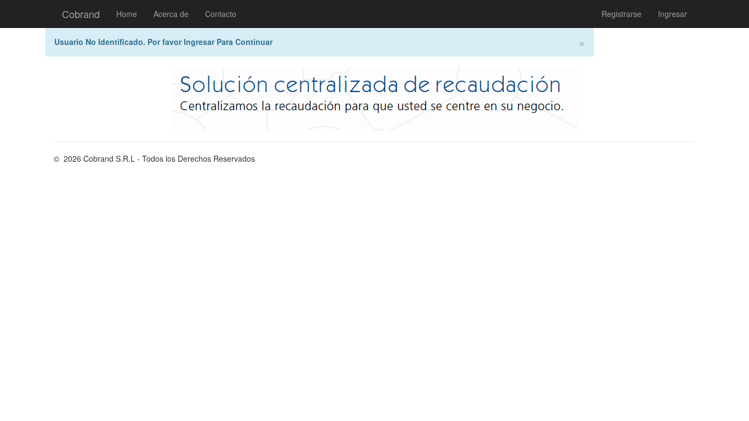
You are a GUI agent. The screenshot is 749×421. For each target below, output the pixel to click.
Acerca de (171, 13)
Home (126, 13)
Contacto (220, 13)
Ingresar (672, 13)
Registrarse (622, 13)
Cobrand (81, 14)
